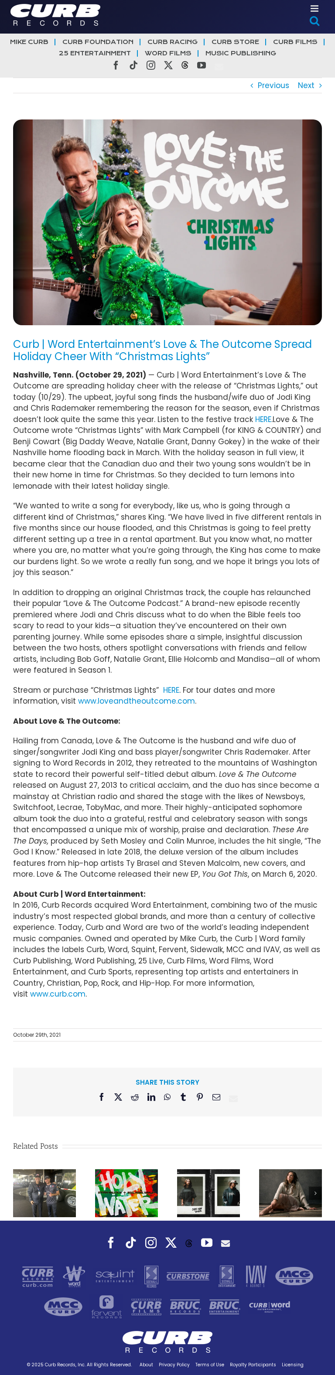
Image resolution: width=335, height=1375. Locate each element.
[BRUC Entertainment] (226, 1306)
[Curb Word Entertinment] (270, 1306)
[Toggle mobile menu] (315, 8)
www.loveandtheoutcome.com (136, 701)
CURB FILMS (295, 42)
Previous (273, 85)
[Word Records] (75, 1275)
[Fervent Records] (107, 1306)
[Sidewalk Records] (152, 1275)
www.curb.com (57, 994)
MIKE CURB (29, 42)
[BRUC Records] (186, 1306)
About (146, 1364)
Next (306, 85)
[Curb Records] (39, 1275)
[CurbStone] (189, 1275)
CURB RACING (172, 42)
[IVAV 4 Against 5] (257, 1275)
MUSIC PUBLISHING (240, 53)
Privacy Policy (174, 1364)
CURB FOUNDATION (97, 42)
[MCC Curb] (64, 1306)
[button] (19, 1193)
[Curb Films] (147, 1306)
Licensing (293, 1364)
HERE (263, 419)
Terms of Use (209, 1364)
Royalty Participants (253, 1364)
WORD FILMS (168, 53)
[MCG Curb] (294, 1275)
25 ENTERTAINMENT (95, 53)
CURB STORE (235, 42)
